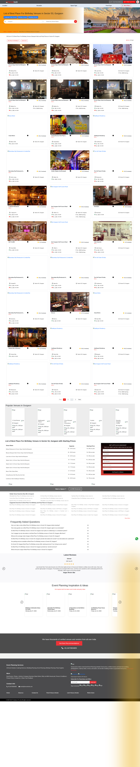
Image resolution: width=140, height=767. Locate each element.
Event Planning (41, 668)
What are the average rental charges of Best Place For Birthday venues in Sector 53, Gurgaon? (35, 536)
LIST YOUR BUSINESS (116, 1)
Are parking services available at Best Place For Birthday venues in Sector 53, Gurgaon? (34, 541)
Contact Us (17, 678)
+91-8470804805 (70, 648)
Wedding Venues (33, 17)
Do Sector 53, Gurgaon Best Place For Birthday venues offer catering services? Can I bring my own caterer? (39, 544)
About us (20, 692)
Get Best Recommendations (69, 643)
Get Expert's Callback (117, 472)
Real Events (9, 676)
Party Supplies (60, 668)
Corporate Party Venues (10, 17)
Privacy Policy (10, 678)
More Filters (127, 5)
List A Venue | (71, 692)
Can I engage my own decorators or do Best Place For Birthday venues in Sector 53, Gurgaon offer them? (38, 533)
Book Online (38, 676)
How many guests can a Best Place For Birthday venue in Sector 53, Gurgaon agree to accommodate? (37, 528)
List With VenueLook (75, 489)
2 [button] (75, 399)
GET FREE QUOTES (129, 1)
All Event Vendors (11, 668)
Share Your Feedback (27, 678)
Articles (21, 676)
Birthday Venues (22, 17)
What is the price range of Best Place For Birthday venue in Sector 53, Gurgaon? (32, 549)
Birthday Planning (50, 668)
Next (79, 399)
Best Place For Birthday (13, 40)
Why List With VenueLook (48, 676)
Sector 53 (24, 40)
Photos (16, 676)
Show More (127, 518)
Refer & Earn (90, 692)
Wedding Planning (31, 668)
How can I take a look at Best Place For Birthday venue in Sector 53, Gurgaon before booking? (35, 525)
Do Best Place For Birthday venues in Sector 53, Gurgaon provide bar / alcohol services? (34, 546)
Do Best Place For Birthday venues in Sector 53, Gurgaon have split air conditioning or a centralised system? (39, 530)
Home (8, 692)
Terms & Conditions (61, 676)
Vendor (57, 692)
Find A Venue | (50, 692)
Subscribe (93, 682)
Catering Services (21, 668)
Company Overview (29, 676)
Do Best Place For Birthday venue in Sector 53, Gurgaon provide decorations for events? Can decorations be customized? (42, 538)
